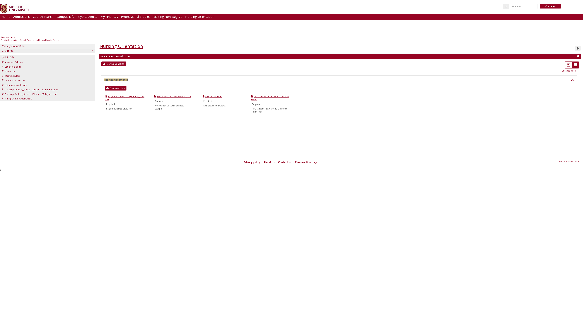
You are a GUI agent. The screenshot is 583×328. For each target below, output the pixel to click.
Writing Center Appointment (18, 98)
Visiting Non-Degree (167, 17)
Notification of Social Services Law (174, 96)
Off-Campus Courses (15, 80)
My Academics (87, 17)
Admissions (21, 17)
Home (6, 17)
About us (269, 162)
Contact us (284, 162)
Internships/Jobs (12, 75)
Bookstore (10, 71)
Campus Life (65, 17)
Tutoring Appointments (16, 85)
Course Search (43, 17)
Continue (550, 6)
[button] (113, 64)
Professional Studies (135, 17)
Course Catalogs (13, 66)
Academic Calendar (14, 62)
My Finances (109, 17)
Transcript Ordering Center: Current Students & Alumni (31, 89)
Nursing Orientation (199, 17)
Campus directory (306, 162)
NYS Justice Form (213, 96)
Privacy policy (252, 162)
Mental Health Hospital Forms (45, 40)
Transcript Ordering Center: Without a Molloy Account (31, 94)
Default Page (25, 40)
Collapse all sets (570, 70)
